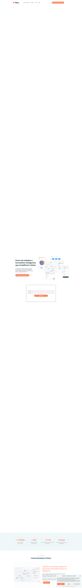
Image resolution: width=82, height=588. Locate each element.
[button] (80, 575)
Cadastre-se (41, 295)
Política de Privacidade (71, 586)
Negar (69, 583)
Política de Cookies (65, 586)
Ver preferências (77, 583)
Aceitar (61, 583)
